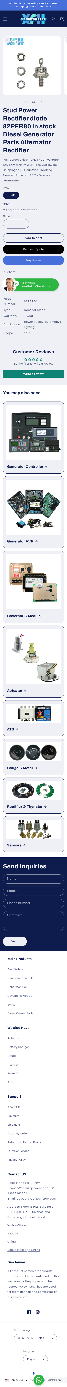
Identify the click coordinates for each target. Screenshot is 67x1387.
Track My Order (17, 1133)
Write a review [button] (33, 373)
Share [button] (11, 272)
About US (13, 1107)
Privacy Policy (16, 1159)
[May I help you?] (39, 1380)
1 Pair (11, 195)
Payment (13, 1116)
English (31, 1359)
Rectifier (13, 1064)
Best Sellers (15, 969)
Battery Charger (18, 1047)
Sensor (12, 1004)
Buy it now (33, 260)
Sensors (14, 845)
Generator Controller (25, 467)
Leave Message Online (23, 1249)
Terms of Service (18, 1151)
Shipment (13, 1124)
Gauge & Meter (20, 768)
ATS (10, 729)
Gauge (11, 1056)
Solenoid (13, 1073)
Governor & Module (24, 616)
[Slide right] (42, 102)
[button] (5, 19)
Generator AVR (20, 541)
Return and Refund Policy (24, 1142)
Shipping (7, 210)
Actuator (14, 691)
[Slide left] (25, 102)
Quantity (8, 216)
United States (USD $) (31, 1338)
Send (15, 941)
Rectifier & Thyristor (25, 807)
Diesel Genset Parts (20, 1013)
